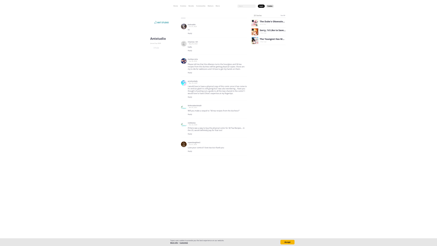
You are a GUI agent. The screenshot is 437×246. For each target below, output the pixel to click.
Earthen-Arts (193, 59)
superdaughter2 (194, 142)
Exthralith (192, 25)
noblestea (192, 123)
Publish (270, 6)
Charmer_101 (193, 42)
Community (200, 6)
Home (175, 6)
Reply (190, 33)
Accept (288, 242)
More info (174, 243)
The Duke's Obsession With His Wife (280, 21)
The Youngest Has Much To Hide (278, 39)
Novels (191, 6)
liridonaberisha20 (194, 106)
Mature (210, 6)
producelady (193, 81)
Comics (183, 6)
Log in (261, 6)
